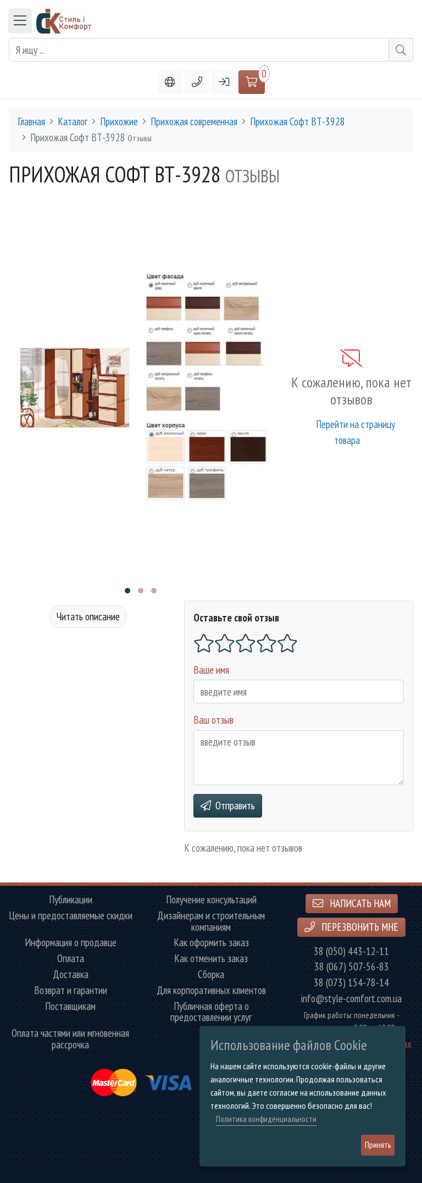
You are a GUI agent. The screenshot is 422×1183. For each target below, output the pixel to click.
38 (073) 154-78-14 (351, 982)
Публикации (70, 900)
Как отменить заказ (211, 958)
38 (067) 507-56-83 (351, 967)
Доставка (70, 974)
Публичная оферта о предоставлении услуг (211, 1012)
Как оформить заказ (211, 942)
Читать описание (88, 616)
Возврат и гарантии (70, 990)
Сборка (211, 974)
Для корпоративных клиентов (211, 990)
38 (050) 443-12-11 (351, 951)
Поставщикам (70, 1006)
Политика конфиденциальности (266, 1119)
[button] (197, 82)
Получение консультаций (211, 900)
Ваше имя (211, 669)
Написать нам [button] (359, 903)
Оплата (70, 958)
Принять (378, 1145)
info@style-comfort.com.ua (351, 998)
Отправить (235, 805)
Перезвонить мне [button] (358, 927)
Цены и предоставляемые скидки (70, 915)
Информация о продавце (70, 942)
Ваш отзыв (213, 719)
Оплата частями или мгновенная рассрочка (70, 1039)
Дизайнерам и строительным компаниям (211, 921)
